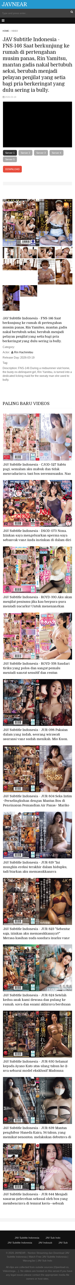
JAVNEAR (14, 4)
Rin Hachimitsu (23, 352)
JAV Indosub (45, 1242)
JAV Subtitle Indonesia (27, 1237)
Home (6, 31)
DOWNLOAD (12, 169)
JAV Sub (63, 1242)
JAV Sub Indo (53, 1237)
